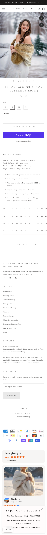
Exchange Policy (8, 295)
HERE (36, 183)
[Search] (39, 9)
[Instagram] (10, 278)
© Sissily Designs (23, 413)
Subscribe (11, 395)
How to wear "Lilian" (10, 328)
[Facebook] (4, 278)
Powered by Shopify (23, 416)
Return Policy (7, 291)
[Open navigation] (3, 8)
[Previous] (13, 81)
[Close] (42, 509)
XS (5, 107)
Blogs (5, 332)
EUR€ (22, 408)
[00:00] (23, 45)
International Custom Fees (12, 324)
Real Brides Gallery (9, 308)
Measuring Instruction (10, 320)
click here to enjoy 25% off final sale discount (23, 2)
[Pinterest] (16, 278)
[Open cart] (43, 8)
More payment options (23, 141)
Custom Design (8, 316)
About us (6, 312)
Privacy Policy (7, 304)
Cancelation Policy (9, 299)
